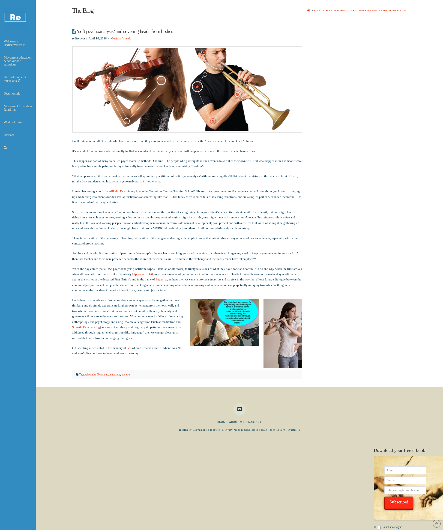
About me (236, 421)
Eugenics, (162, 279)
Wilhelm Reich (118, 191)
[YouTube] (239, 409)
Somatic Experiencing (86, 327)
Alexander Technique (96, 374)
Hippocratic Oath (143, 274)
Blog (221, 421)
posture (126, 374)
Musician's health (121, 38)
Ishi (129, 348)
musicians (114, 374)
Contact (254, 421)
